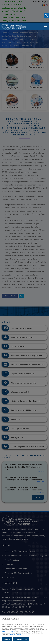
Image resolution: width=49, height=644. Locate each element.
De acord (7, 639)
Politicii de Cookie (8, 631)
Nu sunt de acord (20, 639)
